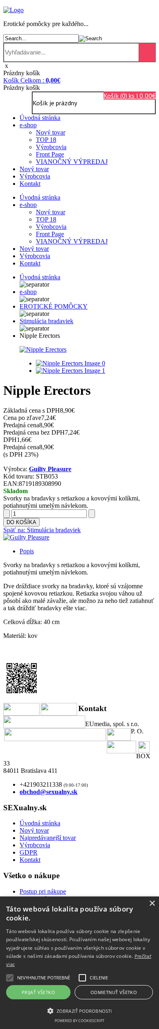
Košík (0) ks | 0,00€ (130, 95)
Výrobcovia (51, 147)
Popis (27, 551)
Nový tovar (50, 132)
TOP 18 (46, 139)
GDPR (29, 852)
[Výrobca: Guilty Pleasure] (26, 537)
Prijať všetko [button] (38, 992)
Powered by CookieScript (79, 1020)
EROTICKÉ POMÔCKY (54, 306)
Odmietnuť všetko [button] (114, 992)
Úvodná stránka (40, 117)
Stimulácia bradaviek (46, 321)
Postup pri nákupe (43, 891)
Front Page (50, 154)
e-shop (28, 125)
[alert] (79, 962)
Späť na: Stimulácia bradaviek (42, 529)
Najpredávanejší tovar (48, 837)
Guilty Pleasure (50, 469)
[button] (43, 978)
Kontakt (30, 183)
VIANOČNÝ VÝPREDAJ (72, 161)
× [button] (152, 904)
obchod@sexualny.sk (48, 791)
